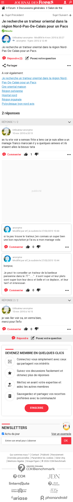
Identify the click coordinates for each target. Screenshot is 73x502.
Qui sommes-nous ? (19, 455)
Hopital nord (9, 95)
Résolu (8, 31)
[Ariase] (19, 498)
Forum (12, 8)
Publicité (45, 455)
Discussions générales (32, 8)
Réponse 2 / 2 (10, 300)
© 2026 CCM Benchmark (54, 461)
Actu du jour (12, 434)
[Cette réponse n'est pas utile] (36, 154)
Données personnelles (18, 458)
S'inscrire (36, 407)
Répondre (22, 338)
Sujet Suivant (60, 15)
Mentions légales (16, 461)
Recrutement (57, 455)
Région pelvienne (12, 91)
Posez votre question (43, 58)
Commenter (14, 154)
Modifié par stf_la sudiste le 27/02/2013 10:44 (36, 231)
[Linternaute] (19, 483)
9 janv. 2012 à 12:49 (37, 40)
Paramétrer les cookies (43, 458)
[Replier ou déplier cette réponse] (69, 122)
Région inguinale (12, 99)
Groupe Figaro (33, 461)
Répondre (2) (15, 58)
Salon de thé (55, 8)
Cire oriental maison (14, 86)
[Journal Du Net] (53, 476)
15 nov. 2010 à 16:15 (22, 311)
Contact (35, 455)
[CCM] (19, 476)
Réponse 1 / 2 (10, 122)
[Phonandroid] (53, 498)
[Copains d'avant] (19, 491)
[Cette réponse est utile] (26, 154)
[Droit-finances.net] (53, 484)
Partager (12, 65)
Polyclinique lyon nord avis (18, 103)
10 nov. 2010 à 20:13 (22, 133)
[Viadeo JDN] (53, 491)
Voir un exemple (61, 434)
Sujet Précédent (14, 15)
